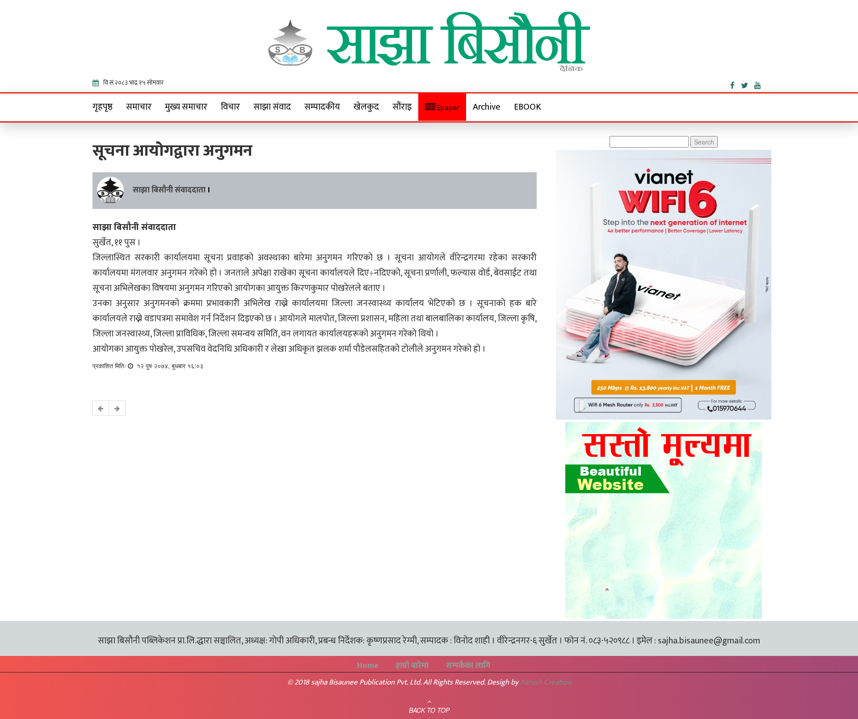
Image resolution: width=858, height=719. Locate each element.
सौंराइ (402, 107)
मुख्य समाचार (186, 107)
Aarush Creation (545, 682)
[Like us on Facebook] (735, 83)
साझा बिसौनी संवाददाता (169, 190)
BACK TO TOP (429, 710)
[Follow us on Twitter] (747, 83)
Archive (486, 107)
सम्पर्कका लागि (468, 665)
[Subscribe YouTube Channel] (759, 83)
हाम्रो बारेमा (412, 665)
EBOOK (527, 107)
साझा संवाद (272, 107)
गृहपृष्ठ (103, 107)
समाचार (138, 107)
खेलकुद (366, 107)
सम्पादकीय (322, 107)
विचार (230, 107)
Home (368, 665)
